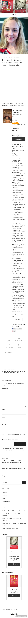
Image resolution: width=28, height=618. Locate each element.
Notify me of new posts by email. (10, 439)
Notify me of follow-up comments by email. (13, 434)
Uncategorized (6, 501)
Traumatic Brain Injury (11, 374)
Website (4, 425)
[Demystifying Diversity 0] (7, 116)
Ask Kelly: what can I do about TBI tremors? (13, 510)
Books (14, 369)
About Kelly (8, 369)
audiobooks (5, 495)
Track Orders (9, 347)
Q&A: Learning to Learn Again (10, 528)
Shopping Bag (9, 352)
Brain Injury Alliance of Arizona (14, 371)
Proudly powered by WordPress (9, 609)
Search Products (9, 341)
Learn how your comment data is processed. (13, 450)
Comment (5, 388)
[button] (17, 319)
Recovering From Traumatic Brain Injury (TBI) (14, 558)
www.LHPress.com (17, 311)
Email (4, 417)
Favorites (18, 347)
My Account (18, 340)
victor (18, 57)
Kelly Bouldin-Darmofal (12, 372)
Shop (3, 476)
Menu (14, 14)
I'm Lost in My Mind (13, 9)
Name (4, 409)
